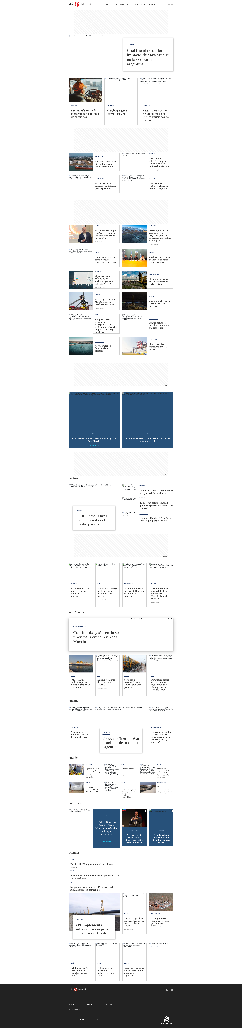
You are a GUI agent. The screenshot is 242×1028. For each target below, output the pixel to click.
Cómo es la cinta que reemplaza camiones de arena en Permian (164, 790)
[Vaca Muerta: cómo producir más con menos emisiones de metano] (156, 90)
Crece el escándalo (100, 178)
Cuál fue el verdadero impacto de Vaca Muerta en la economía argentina (148, 57)
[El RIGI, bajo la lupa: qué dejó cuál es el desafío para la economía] (94, 503)
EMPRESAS (151, 252)
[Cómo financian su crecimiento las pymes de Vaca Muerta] (130, 489)
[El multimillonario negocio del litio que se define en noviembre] (134, 572)
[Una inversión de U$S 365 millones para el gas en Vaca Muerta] (81, 162)
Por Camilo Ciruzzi (155, 602)
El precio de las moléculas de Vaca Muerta (158, 346)
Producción (110, 105)
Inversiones (154, 583)
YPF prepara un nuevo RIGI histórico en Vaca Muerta (105, 972)
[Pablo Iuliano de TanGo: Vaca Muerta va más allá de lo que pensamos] (81, 828)
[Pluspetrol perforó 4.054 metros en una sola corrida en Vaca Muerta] (134, 902)
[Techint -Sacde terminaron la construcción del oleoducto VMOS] (147, 411)
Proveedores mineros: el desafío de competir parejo (80, 734)
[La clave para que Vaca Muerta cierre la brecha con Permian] (81, 301)
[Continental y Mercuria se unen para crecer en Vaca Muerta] (152, 634)
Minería (122, 4)
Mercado (94, 433)
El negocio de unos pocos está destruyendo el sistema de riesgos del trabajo (93, 888)
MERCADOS (142, 485)
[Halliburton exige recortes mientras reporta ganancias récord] (81, 952)
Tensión (72, 963)
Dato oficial (152, 178)
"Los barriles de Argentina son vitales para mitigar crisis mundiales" (134, 839)
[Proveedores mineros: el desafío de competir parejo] (81, 716)
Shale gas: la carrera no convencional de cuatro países (158, 281)
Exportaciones (153, 339)
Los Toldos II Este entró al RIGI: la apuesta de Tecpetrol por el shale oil (159, 593)
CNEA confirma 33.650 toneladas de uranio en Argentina (158, 186)
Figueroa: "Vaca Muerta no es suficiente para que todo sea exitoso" (104, 280)
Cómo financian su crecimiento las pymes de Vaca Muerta (156, 492)
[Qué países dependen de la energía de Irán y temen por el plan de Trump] (148, 769)
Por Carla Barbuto (94, 445)
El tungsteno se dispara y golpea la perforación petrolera (160, 922)
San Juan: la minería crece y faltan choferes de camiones (85, 114)
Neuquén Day (152, 154)
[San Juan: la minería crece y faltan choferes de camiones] (85, 90)
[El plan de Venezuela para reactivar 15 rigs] (76, 787)
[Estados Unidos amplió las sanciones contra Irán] (112, 769)
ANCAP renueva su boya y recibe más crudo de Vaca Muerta (80, 592)
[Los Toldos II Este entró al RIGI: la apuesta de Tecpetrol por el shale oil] (161, 572)
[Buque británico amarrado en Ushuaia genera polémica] (81, 184)
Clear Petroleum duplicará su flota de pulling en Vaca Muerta (161, 839)
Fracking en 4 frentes (154, 274)
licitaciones (79, 919)
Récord (126, 913)
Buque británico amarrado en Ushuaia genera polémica (105, 186)
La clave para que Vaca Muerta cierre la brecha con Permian (105, 302)
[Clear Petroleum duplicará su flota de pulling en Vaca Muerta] (161, 818)
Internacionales (140, 4)
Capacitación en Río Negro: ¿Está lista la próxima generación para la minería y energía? (161, 737)
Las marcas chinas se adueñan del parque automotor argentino (134, 972)
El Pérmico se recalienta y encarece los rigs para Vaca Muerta (94, 439)
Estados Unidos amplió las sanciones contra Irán (128, 772)
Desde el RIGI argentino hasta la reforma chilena (92, 865)
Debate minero (74, 727)
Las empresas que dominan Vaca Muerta (106, 682)
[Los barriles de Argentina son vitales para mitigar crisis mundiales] (134, 818)
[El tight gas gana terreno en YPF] (121, 90)
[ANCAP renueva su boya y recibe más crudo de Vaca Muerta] (81, 572)
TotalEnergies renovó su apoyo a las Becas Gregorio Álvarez (159, 260)
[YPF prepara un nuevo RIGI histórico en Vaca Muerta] (107, 952)
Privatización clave (129, 583)
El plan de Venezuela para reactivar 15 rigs (92, 789)
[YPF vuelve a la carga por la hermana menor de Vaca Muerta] (107, 572)
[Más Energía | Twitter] (172, 4)
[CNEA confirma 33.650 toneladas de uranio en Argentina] (134, 184)
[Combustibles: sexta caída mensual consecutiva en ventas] (81, 258)
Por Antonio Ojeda (153, 244)
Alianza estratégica (79, 626)
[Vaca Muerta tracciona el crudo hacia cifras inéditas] (134, 301)
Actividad (161, 830)
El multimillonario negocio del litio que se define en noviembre (134, 592)
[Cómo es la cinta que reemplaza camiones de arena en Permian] (148, 787)
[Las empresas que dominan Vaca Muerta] (107, 664)
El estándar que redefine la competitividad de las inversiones (94, 877)
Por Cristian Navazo (100, 242)
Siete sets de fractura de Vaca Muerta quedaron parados (133, 684)
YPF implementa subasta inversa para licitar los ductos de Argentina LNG (92, 931)
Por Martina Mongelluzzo (155, 170)
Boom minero (75, 105)
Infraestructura (99, 341)
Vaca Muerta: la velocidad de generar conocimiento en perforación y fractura (159, 162)
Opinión (72, 859)
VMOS (148, 433)
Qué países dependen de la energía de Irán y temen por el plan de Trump (164, 773)
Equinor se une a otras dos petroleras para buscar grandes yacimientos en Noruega (93, 773)
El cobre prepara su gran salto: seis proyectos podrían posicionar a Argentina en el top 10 (160, 235)
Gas (116, 4)
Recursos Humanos (156, 727)
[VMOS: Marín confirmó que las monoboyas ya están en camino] (81, 664)
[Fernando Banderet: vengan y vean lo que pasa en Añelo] (130, 517)
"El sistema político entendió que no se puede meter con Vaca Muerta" (156, 505)
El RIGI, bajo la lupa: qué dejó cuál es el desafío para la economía (92, 522)
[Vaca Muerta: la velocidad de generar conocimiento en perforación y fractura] (134, 162)
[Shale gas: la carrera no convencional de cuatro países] (134, 280)
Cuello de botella (161, 782)
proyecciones (152, 225)
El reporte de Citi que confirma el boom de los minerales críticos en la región (105, 234)
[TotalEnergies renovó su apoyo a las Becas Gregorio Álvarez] (134, 258)
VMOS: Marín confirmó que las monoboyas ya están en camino (80, 684)
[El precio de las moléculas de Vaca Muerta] (134, 346)
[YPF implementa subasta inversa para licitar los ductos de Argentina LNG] (94, 912)
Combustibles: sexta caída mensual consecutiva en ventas (105, 260)
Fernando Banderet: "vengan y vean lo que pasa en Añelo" (155, 519)
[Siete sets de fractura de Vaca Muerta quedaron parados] (134, 664)
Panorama (130, 44)
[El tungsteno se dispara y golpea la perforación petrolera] (161, 902)
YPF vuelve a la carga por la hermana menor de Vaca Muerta (107, 592)
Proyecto (73, 675)
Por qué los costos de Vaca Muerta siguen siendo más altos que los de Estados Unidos (160, 685)
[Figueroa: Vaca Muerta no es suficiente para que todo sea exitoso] (81, 280)
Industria (97, 294)
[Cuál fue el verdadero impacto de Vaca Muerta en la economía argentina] (121, 54)
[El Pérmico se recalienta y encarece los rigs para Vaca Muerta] (94, 411)
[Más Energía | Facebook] (169, 4)
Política (129, 4)
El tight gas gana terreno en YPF (117, 112)
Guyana (123, 782)
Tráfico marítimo (153, 318)
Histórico (151, 296)
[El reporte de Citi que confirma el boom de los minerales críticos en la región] (81, 234)
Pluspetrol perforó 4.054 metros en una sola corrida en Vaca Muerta (134, 922)
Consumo (97, 252)
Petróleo (109, 4)
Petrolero (123, 764)
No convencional (155, 913)
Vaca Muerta (146, 105)
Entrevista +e (134, 830)
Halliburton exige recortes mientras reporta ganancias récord (79, 972)
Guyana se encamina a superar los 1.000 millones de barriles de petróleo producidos (129, 792)
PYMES (96, 315)
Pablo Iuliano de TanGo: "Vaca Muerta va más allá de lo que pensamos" (106, 828)
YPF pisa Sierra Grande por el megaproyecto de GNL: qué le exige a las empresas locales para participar (106, 325)
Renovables (152, 4)
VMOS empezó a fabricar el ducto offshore (103, 348)
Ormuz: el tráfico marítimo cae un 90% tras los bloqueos (159, 325)
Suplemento (154, 946)
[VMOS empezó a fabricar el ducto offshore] (81, 346)
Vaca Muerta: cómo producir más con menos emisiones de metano (156, 115)
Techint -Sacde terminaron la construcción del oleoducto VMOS (148, 439)
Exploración (89, 764)
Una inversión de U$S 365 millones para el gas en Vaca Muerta (105, 164)
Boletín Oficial (99, 156)
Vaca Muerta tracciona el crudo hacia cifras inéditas (159, 303)
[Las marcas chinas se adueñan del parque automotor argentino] (134, 952)
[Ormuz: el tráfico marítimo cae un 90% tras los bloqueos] (134, 323)
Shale (98, 583)
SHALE (98, 675)
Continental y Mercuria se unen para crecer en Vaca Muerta (96, 637)
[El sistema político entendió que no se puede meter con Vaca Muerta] (130, 503)
